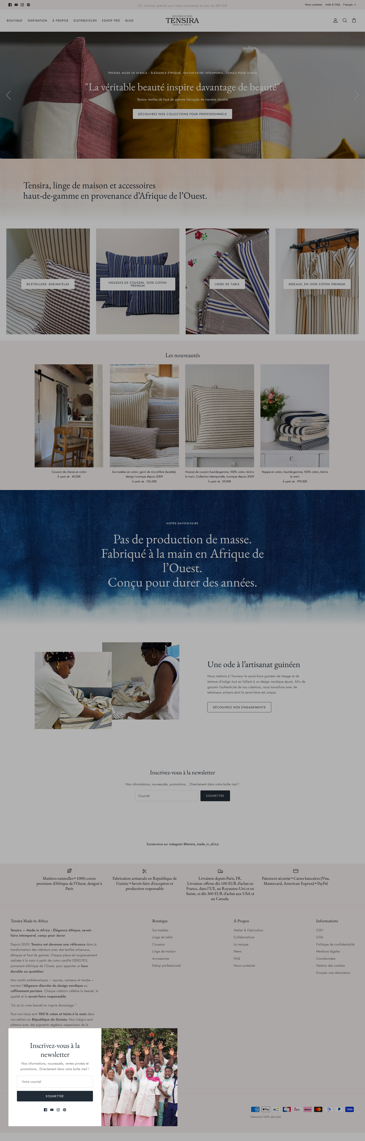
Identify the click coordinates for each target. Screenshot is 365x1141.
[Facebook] (45, 1109)
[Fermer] (172, 1033)
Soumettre (55, 1096)
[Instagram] (58, 1109)
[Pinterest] (64, 1109)
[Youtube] (51, 1109)
